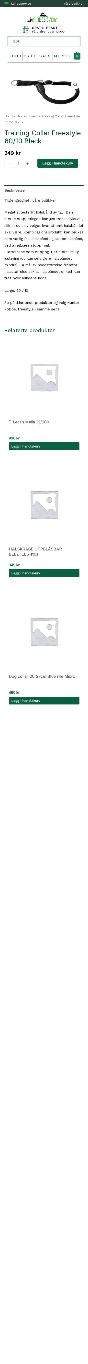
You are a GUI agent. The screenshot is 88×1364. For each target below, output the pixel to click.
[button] (75, 84)
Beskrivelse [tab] (14, 190)
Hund (15, 56)
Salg (45, 56)
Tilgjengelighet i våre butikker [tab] (30, 200)
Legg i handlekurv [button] (25, 446)
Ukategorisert (27, 116)
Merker (63, 56)
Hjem (8, 116)
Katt (30, 56)
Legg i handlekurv (57, 163)
